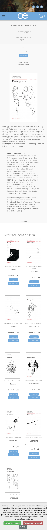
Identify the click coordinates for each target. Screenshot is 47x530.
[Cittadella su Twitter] (37, 6)
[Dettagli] (16, 260)
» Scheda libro (13, 283)
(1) (44, 16)
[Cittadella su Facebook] (33, 6)
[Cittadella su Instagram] (41, 6)
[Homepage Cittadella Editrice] (23, 16)
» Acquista (23, 55)
